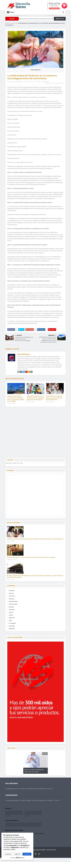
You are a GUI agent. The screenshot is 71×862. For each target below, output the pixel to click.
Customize (8, 854)
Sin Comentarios (45, 81)
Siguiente (51, 335)
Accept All (27, 854)
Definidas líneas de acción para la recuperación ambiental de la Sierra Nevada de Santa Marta (47, 339)
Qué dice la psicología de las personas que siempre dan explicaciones (54, 397)
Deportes (11, 593)
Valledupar (12, 628)
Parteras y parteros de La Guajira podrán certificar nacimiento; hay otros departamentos (35, 539)
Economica (12, 596)
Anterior (19, 335)
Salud (38, 81)
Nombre (7, 816)
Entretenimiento (13, 601)
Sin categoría (12, 623)
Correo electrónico (12, 820)
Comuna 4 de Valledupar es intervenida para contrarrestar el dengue (24, 338)
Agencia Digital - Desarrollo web (46, 850)
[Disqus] (35, 432)
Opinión (11, 612)
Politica (11, 615)
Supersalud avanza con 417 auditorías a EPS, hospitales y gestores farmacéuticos (35, 397)
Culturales (11, 590)
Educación (11, 599)
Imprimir (49, 83)
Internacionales (13, 604)
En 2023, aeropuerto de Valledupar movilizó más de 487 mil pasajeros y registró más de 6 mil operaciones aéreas (35, 576)
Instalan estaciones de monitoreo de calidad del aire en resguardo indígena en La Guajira (15, 398)
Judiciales (11, 607)
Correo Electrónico (59, 83)
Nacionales (12, 609)
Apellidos (27, 816)
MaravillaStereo (19, 81)
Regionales (12, 618)
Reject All (17, 854)
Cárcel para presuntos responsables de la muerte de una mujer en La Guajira (31, 557)
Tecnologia (12, 626)
